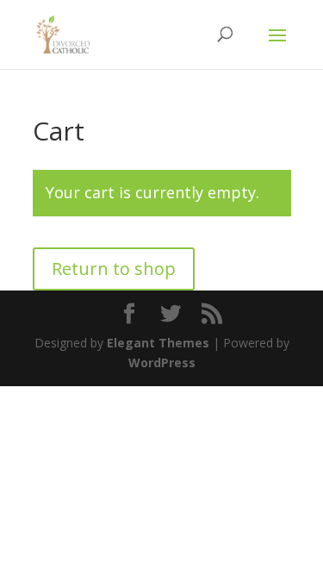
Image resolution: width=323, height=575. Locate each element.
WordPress (162, 362)
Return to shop (114, 268)
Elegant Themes (158, 342)
